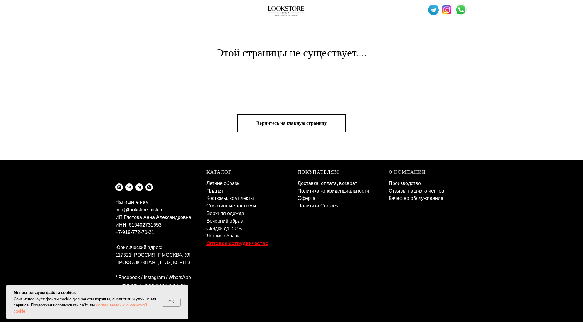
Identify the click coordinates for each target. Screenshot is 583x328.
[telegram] (139, 187)
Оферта (306, 198)
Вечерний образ (224, 221)
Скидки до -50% (224, 228)
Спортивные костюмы (231, 205)
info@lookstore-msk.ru (139, 209)
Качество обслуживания (416, 198)
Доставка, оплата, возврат (327, 183)
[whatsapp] (149, 187)
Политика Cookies (318, 205)
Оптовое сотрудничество (237, 243)
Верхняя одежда (225, 213)
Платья (214, 190)
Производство (405, 183)
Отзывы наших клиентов (416, 190)
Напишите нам (132, 202)
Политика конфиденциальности (333, 190)
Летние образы (223, 183)
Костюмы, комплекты (230, 198)
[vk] (129, 187)
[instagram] (119, 187)
